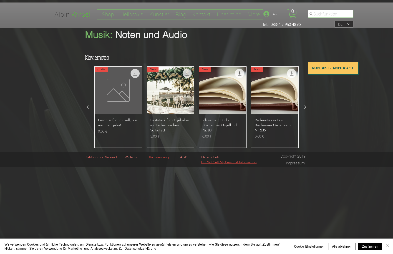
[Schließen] (387, 246)
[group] (196, 107)
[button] (292, 13)
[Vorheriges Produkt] (88, 107)
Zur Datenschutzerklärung (137, 248)
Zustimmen (370, 246)
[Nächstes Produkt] (305, 107)
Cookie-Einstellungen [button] (309, 246)
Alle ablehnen (342, 246)
